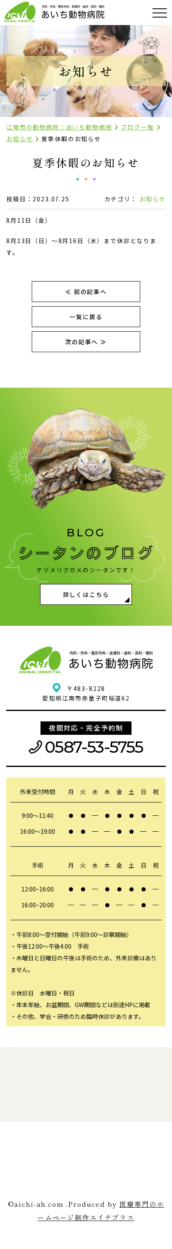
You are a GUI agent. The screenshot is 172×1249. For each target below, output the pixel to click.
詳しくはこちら (86, 594)
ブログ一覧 (137, 127)
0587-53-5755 (94, 747)
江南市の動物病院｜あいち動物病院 (59, 127)
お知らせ (19, 139)
